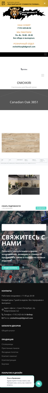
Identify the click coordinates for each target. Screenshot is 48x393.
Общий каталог (8, 330)
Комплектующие (9, 360)
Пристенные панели (10, 348)
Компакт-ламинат (9, 356)
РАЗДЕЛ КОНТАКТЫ (10, 268)
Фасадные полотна (10, 352)
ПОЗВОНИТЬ (41, 208)
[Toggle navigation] (45, 54)
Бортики (5, 364)
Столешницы (7, 344)
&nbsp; (30, 314)
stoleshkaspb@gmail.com (21, 318)
